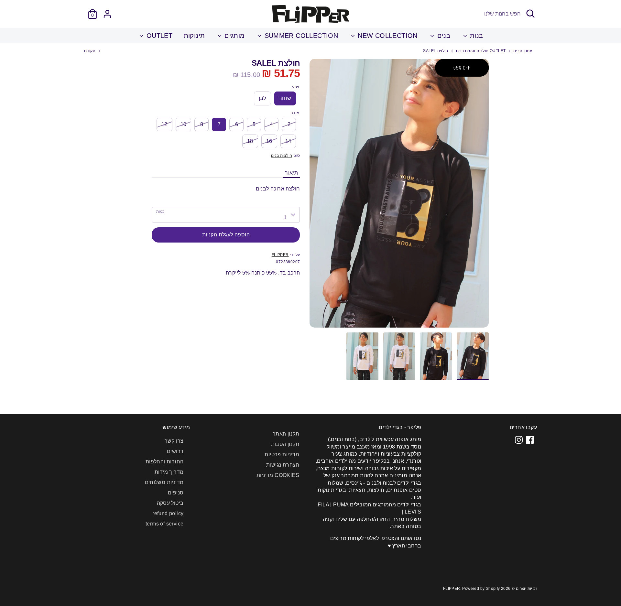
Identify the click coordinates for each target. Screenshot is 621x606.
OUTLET (158, 35)
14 (288, 141)
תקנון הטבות (285, 444)
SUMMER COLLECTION (300, 35)
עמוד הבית (522, 51)
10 (183, 124)
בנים (442, 35)
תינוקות (194, 35)
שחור (285, 98)
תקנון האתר (286, 434)
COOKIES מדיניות (277, 475)
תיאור (291, 173)
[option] (399, 195)
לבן (262, 98)
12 (164, 124)
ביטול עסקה (170, 503)
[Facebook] (530, 440)
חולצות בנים (281, 155)
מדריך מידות (169, 472)
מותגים (234, 35)
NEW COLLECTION (387, 35)
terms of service (164, 523)
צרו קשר (174, 441)
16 (269, 141)
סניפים (175, 492)
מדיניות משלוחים (164, 482)
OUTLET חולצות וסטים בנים (481, 51)
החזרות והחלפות (165, 461)
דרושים (175, 451)
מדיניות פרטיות (282, 454)
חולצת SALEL (435, 51)
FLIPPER (280, 255)
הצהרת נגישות (282, 465)
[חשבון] (107, 13)
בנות (475, 35)
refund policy (167, 513)
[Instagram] (519, 440)
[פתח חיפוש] (530, 13)
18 (250, 141)
